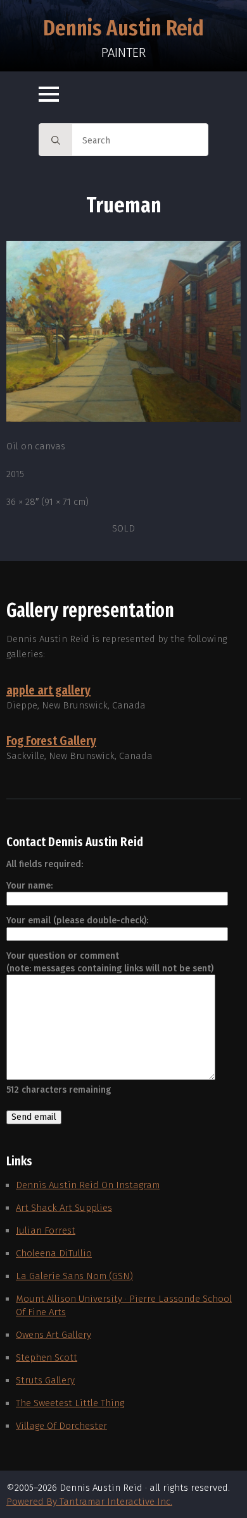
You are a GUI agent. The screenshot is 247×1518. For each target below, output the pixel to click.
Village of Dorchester (61, 1425)
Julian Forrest (45, 1230)
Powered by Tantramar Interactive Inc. (89, 1501)
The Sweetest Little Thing (70, 1403)
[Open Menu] (49, 94)
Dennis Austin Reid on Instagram (88, 1185)
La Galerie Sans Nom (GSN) (74, 1276)
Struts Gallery (45, 1380)
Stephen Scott (46, 1357)
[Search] (55, 140)
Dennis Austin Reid (123, 28)
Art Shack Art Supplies (64, 1207)
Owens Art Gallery (53, 1334)
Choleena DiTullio (54, 1253)
